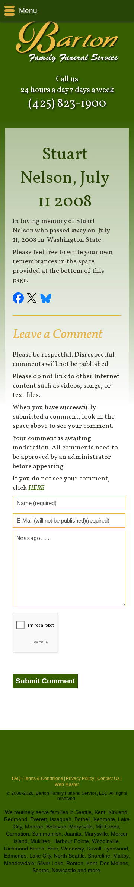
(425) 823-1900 (67, 103)
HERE (36, 488)
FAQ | (17, 778)
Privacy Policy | (81, 778)
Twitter (32, 299)
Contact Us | (109, 778)
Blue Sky (46, 299)
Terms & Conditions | (44, 778)
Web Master (67, 784)
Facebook (19, 299)
